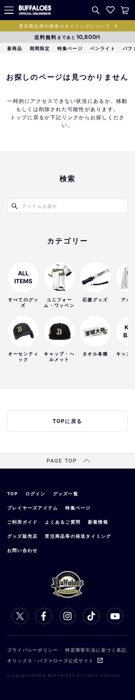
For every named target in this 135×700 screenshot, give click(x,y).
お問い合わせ (22, 550)
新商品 (15, 48)
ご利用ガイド (22, 522)
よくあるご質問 (63, 522)
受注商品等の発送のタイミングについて (65, 26)
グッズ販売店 (22, 536)
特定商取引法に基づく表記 (96, 650)
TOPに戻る (68, 421)
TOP (12, 494)
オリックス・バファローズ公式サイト (50, 660)
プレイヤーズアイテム (32, 508)
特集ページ (70, 48)
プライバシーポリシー (32, 650)
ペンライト (103, 48)
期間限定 (40, 48)
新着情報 (98, 522)
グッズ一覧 (65, 494)
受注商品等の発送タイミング (78, 536)
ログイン (35, 494)
